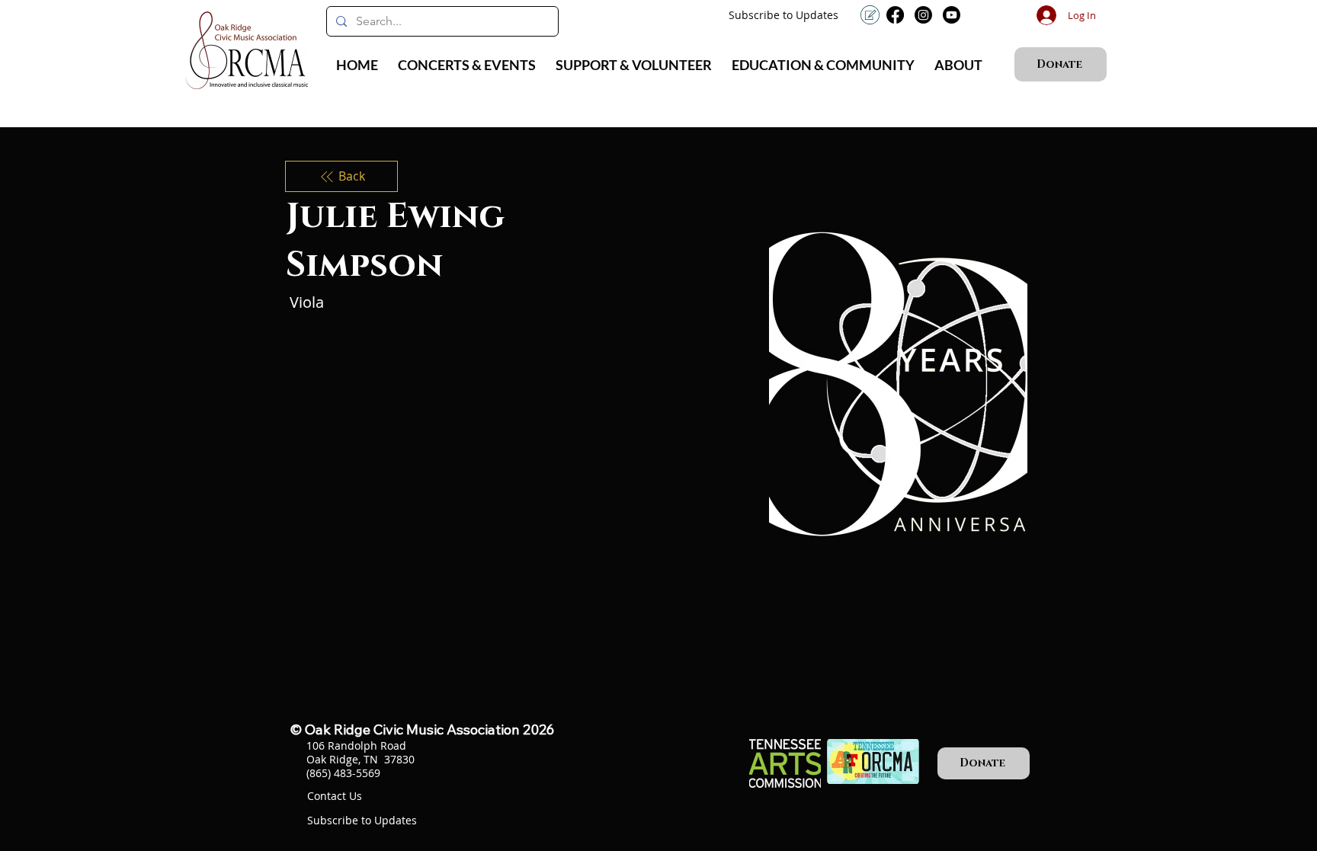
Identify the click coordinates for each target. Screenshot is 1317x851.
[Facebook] (895, 15)
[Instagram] (923, 15)
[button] (466, 65)
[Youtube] (951, 15)
